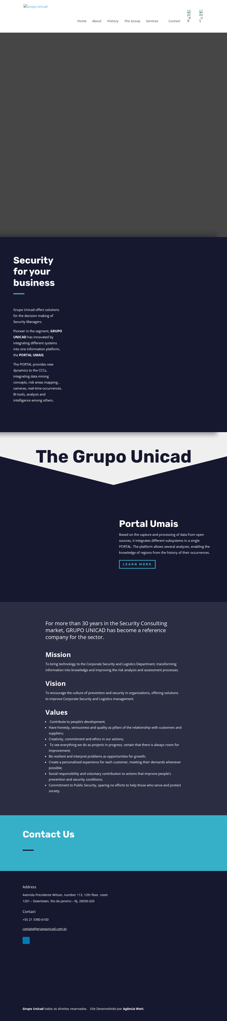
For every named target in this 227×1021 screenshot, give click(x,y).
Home (81, 21)
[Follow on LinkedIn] (26, 940)
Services (152, 21)
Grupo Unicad (33, 1009)
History (113, 21)
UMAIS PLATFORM (189, 384)
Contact (174, 21)
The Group (132, 21)
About (97, 21)
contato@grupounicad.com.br (45, 929)
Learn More (137, 564)
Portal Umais (148, 523)
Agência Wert (133, 1009)
